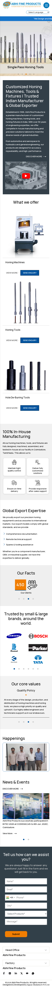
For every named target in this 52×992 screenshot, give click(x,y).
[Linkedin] (16, 973)
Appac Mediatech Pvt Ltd (38, 984)
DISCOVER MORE (34, 156)
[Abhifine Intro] (26, 176)
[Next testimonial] (45, 757)
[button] (18, 74)
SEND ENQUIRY (29, 272)
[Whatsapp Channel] (33, 974)
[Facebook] (4, 973)
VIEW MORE (12, 272)
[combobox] (10, 897)
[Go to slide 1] (19, 599)
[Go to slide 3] (28, 599)
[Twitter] (22, 973)
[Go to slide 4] (33, 599)
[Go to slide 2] (23, 599)
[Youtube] (27, 973)
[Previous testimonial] (6, 757)
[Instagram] (10, 973)
